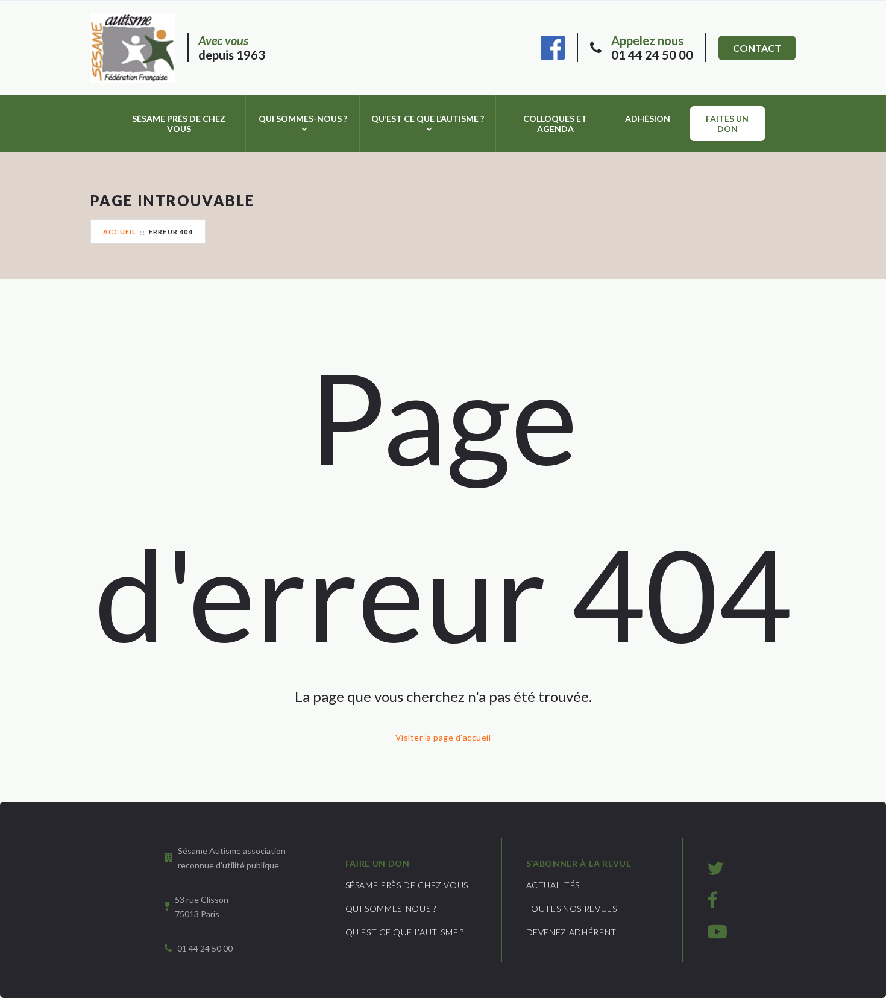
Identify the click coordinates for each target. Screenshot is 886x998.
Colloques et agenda (555, 123)
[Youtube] (717, 931)
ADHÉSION (647, 118)
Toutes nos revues (571, 908)
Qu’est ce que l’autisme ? (427, 118)
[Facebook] (553, 46)
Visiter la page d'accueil (443, 737)
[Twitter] (715, 868)
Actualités (553, 885)
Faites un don (727, 123)
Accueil (119, 232)
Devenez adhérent (571, 932)
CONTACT (757, 48)
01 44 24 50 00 (652, 47)
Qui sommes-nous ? (303, 118)
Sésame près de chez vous (178, 123)
